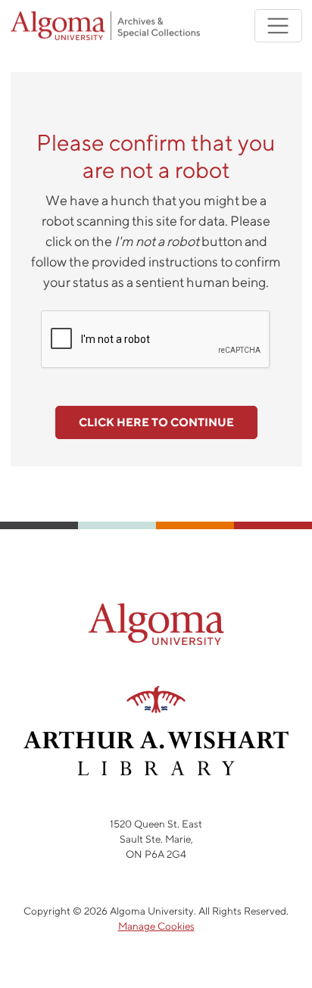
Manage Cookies (156, 926)
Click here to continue (156, 422)
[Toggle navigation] (278, 26)
